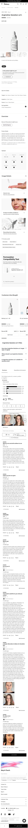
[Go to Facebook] (1, 814)
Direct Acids (5, 241)
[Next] (26, 1)
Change (17, 808)
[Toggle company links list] (26, 801)
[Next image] (26, 37)
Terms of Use (4, 780)
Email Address (4, 773)
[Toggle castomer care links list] (26, 799)
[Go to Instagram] (5, 814)
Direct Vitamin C (13, 241)
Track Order (3, 789)
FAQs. (16, 81)
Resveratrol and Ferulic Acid (8, 244)
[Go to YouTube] (9, 814)
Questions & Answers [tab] (20, 370)
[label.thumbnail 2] (8, 54)
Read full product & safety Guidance (11, 214)
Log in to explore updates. (14, 1)
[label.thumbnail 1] (3, 54)
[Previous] (1, 1)
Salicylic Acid (18, 244)
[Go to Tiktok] (13, 814)
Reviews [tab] (4, 370)
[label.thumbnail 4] (19, 54)
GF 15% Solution (24, 318)
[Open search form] (17, 4)
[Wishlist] (25, 11)
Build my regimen (7, 125)
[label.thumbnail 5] (24, 54)
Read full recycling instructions (10, 233)
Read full (8, 194)
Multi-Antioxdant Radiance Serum (9, 247)
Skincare (3, 7)
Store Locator (4, 794)
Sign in (2, 791)
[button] (25, 116)
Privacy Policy (25, 779)
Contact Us (14, 780)
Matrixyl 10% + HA (6, 318)
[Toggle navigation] (1, 4)
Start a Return (4, 786)
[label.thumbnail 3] (13, 54)
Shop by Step (10, 7)
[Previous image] (2, 37)
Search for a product (9, 281)
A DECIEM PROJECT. (4, 821)
